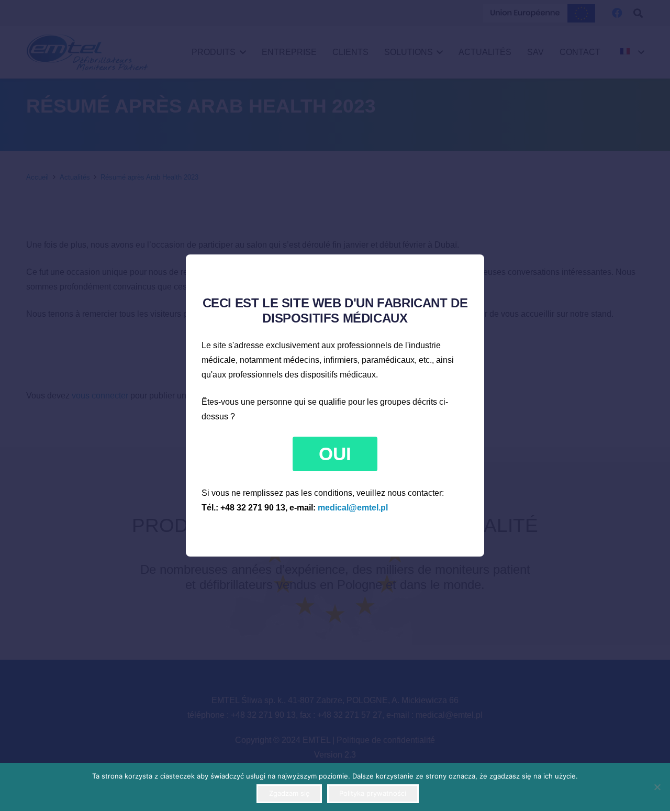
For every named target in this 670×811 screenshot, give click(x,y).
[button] (335, 454)
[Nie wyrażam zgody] (657, 787)
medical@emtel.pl (353, 507)
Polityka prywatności (372, 793)
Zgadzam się (289, 793)
